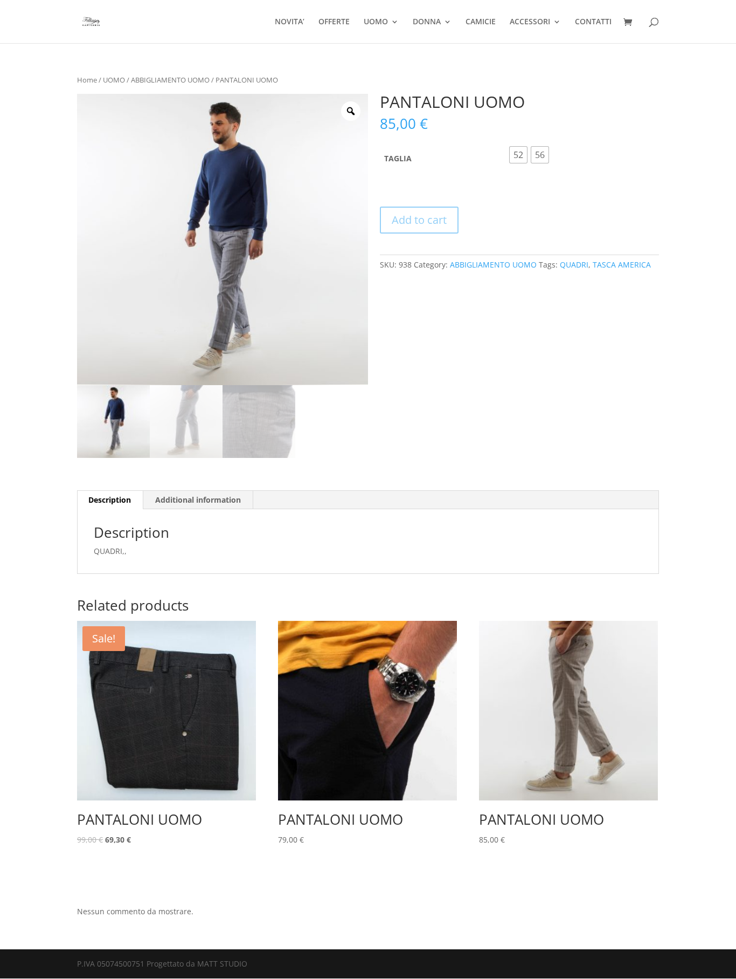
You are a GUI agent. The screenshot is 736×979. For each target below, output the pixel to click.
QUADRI (574, 264)
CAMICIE (481, 22)
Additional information (198, 500)
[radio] (518, 155)
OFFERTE (334, 22)
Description (109, 500)
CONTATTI (593, 22)
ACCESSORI (530, 22)
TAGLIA (398, 158)
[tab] (110, 500)
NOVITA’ (289, 22)
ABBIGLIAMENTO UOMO (170, 80)
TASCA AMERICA (622, 264)
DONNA (427, 22)
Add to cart (419, 220)
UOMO (376, 22)
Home (87, 80)
